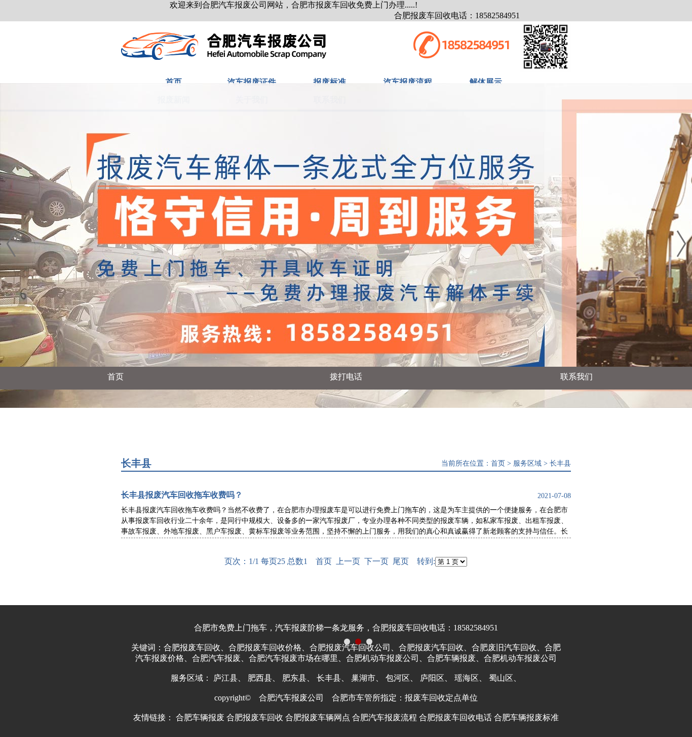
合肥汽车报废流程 (384, 717)
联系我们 (576, 376)
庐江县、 (229, 678)
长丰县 (560, 463)
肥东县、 (298, 678)
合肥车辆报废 (200, 717)
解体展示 (486, 82)
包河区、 (402, 678)
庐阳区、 (436, 678)
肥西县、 (264, 678)
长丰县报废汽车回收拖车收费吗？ (182, 494)
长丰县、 (333, 678)
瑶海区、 (470, 678)
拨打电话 (346, 376)
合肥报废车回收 (254, 717)
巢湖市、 (367, 678)
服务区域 (527, 463)
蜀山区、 (505, 678)
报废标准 (330, 82)
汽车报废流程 (407, 82)
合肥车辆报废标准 (526, 717)
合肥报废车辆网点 (317, 717)
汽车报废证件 (251, 82)
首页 (174, 82)
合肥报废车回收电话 (455, 717)
